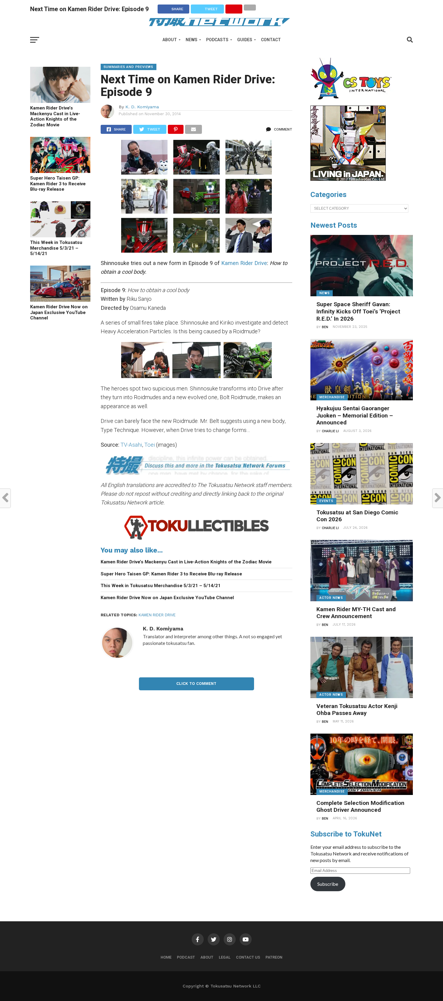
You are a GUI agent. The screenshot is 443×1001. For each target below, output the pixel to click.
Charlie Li (330, 431)
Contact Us (248, 957)
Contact (271, 39)
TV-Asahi (131, 445)
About (169, 39)
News (191, 39)
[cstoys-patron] (353, 102)
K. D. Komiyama (142, 106)
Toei (149, 445)
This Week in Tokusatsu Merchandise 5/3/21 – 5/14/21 (56, 248)
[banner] (348, 179)
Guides (244, 39)
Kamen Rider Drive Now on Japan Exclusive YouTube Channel (59, 312)
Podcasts (217, 39)
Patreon (273, 957)
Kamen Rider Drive (244, 263)
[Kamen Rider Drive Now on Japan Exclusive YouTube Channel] (60, 300)
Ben (325, 327)
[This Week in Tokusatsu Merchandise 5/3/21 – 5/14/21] (60, 235)
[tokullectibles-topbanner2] (197, 539)
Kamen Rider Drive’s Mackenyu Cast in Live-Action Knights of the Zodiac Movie (55, 116)
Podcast (186, 957)
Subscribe (327, 884)
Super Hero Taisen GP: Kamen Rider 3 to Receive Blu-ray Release (58, 183)
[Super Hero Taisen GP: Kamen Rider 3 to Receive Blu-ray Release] (60, 171)
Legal (225, 957)
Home (166, 957)
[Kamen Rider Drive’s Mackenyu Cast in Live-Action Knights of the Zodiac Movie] (60, 101)
